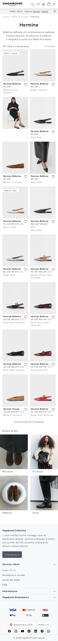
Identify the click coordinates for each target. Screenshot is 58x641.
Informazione (9, 591)
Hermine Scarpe (11, 408)
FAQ (4, 584)
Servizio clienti (10, 564)
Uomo (45, 11)
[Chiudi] (54, 11)
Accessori (38, 471)
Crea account (12, 554)
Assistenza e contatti (13, 575)
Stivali (36, 512)
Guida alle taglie (11, 579)
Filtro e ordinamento (18, 46)
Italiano (42, 624)
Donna (36, 11)
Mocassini (7, 471)
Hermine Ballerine (12, 83)
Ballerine (7, 512)
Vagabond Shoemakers (15, 597)
